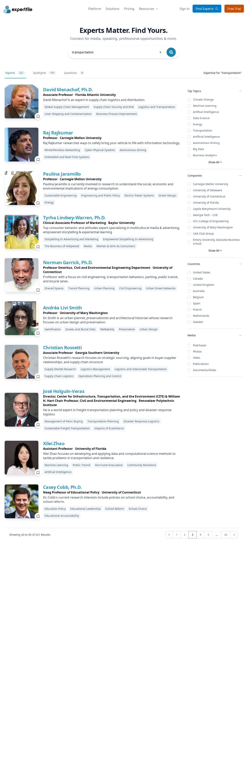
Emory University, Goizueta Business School (216, 241)
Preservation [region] (127, 329)
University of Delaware (207, 190)
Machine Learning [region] (56, 465)
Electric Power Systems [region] (139, 195)
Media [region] (88, 246)
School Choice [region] (138, 509)
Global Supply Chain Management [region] (67, 107)
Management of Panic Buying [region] (64, 421)
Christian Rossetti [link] (62, 347)
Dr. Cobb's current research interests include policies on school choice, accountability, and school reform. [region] (108, 499)
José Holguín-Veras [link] (63, 391)
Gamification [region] (53, 329)
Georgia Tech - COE (205, 215)
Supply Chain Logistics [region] (59, 376)
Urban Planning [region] (104, 288)
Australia (199, 291)
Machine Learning (205, 106)
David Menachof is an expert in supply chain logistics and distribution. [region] (94, 100)
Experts (14, 73)
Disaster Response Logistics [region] (141, 421)
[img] (21, 101)
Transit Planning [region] (79, 288)
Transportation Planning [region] (103, 421)
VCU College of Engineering (211, 221)
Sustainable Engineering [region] (61, 195)
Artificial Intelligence (206, 136)
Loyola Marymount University (212, 209)
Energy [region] (49, 202)
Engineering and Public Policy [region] (100, 195)
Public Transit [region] (81, 465)
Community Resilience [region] (141, 465)
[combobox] (117, 52)
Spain (196, 303)
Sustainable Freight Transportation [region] (67, 428)
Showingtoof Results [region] (29, 534)
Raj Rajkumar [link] (58, 132)
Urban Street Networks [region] (161, 288)
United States (201, 272)
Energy (197, 124)
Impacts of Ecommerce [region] (109, 428)
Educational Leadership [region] (85, 509)
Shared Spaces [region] (54, 288)
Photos (197, 351)
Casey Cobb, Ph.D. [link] (62, 487)
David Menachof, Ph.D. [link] (68, 89)
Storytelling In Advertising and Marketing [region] (71, 239)
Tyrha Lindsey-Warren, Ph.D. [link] (74, 217)
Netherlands (201, 316)
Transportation (202, 130)
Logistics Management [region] (95, 369)
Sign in (184, 9)
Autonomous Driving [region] (133, 150)
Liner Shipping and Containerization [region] (68, 114)
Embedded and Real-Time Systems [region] (67, 157)
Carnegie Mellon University (210, 184)
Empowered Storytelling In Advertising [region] (128, 239)
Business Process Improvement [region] (116, 114)
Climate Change (203, 99)
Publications (201, 364)
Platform (94, 9)
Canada (198, 278)
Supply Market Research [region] (60, 369)
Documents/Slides (204, 370)
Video (196, 357)
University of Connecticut (209, 196)
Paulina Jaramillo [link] (62, 174)
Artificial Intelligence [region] (58, 472)
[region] (112, 95)
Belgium (198, 297)
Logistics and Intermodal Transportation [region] (141, 369)
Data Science (201, 118)
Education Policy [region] (55, 509)
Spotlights (43, 73)
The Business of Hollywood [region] (62, 246)
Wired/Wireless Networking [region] (62, 150)
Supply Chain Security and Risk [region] (114, 107)
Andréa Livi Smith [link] (62, 307)
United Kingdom (203, 285)
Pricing (129, 9)
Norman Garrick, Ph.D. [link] (68, 262)
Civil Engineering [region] (130, 288)
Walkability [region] (107, 329)
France (197, 309)
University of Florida (206, 202)
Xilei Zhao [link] (53, 443)
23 (225, 534)
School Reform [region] (114, 509)
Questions (73, 73)
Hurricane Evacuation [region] (109, 465)
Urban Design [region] (149, 329)
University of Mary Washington (213, 227)
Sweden (198, 322)
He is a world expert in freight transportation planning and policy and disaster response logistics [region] (107, 412)
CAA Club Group (203, 233)
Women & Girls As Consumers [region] (115, 246)
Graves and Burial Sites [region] (80, 329)
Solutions (112, 9)
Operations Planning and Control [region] (99, 376)
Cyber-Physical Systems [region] (100, 150)
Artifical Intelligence (206, 112)
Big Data (198, 149)
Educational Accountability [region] (62, 515)
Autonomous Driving (206, 143)
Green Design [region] (167, 195)
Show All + (215, 162)
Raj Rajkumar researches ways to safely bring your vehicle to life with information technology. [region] (111, 143)
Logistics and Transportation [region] (156, 107)
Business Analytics (205, 155)
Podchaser (199, 345)
